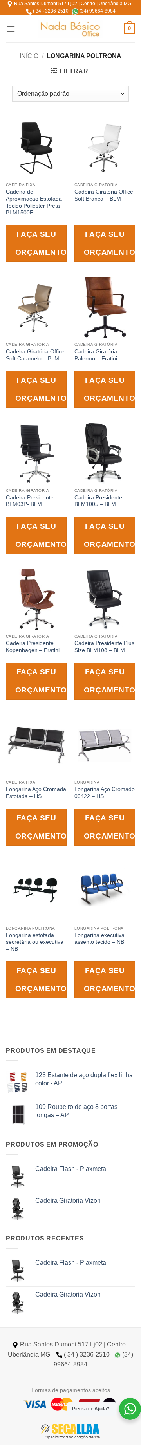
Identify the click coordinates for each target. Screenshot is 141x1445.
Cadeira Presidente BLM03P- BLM (30, 501)
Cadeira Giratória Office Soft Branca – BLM (103, 195)
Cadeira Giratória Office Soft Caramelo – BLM (35, 355)
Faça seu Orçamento (41, 243)
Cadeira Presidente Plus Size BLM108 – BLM (104, 646)
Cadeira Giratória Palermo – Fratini (95, 355)
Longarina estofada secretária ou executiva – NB (34, 942)
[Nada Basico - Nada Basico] (70, 29)
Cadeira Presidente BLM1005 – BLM (98, 501)
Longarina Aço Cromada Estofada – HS (36, 792)
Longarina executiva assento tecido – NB (99, 938)
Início (29, 56)
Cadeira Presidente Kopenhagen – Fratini (33, 646)
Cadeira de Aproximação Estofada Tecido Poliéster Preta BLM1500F (34, 202)
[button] (10, 28)
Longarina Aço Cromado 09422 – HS (104, 792)
